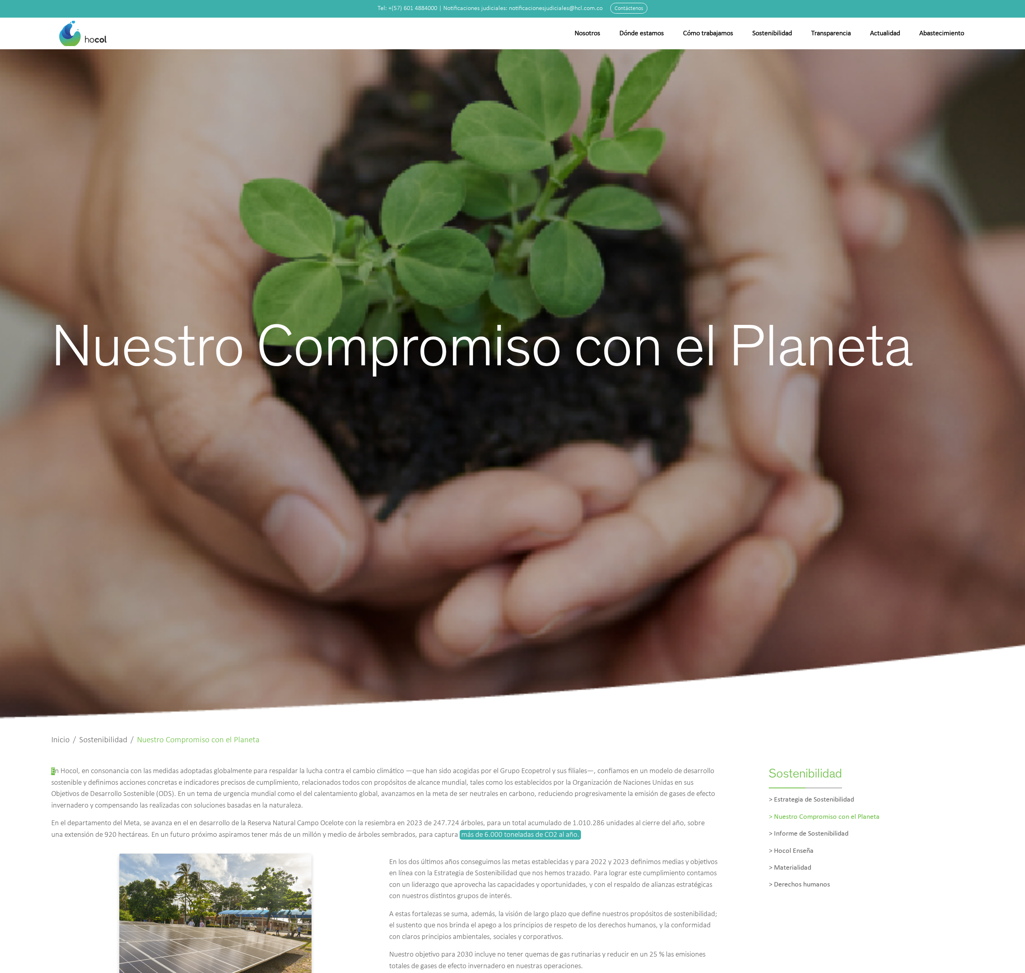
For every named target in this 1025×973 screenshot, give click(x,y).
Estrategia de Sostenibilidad (814, 799)
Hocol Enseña (794, 851)
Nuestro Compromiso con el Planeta (827, 817)
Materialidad (792, 867)
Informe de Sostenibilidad (811, 833)
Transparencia (831, 33)
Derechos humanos (802, 884)
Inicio (60, 740)
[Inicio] (83, 33)
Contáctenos (629, 9)
